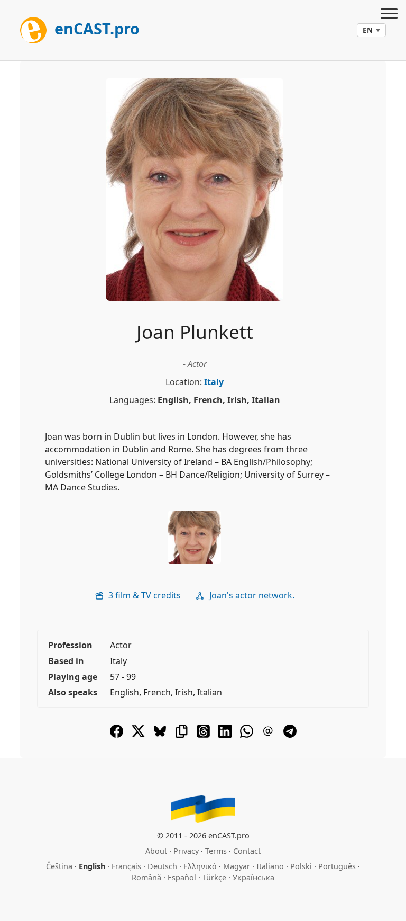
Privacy (186, 851)
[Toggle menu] (389, 14)
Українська (253, 877)
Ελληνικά (200, 866)
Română (146, 877)
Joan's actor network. (250, 595)
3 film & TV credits (143, 595)
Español (182, 877)
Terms (216, 851)
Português (337, 866)
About (156, 851)
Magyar (236, 866)
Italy (214, 382)
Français (126, 866)
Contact (247, 851)
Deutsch (162, 866)
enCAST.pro (95, 28)
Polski (301, 866)
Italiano (270, 866)
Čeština (59, 866)
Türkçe (214, 877)
